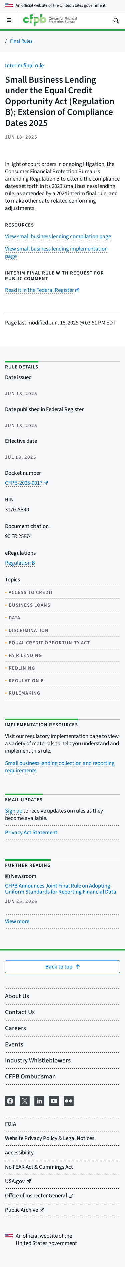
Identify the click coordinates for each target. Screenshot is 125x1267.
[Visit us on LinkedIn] (39, 1099)
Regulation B (20, 563)
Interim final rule (24, 65)
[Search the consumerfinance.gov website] (116, 20)
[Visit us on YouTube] (54, 1099)
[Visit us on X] (25, 1099)
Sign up (13, 811)
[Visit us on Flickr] (69, 1099)
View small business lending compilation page (58, 236)
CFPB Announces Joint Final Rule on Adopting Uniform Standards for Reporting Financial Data (60, 889)
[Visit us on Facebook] (10, 1099)
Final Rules (21, 40)
